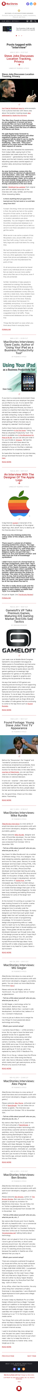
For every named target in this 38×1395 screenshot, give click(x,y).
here (3, 458)
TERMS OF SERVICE (19, 1365)
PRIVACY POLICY (27, 1363)
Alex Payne (19, 1103)
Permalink (6, 329)
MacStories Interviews (11, 824)
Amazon (19, 440)
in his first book (20, 430)
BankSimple (12, 1105)
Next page (31, 1356)
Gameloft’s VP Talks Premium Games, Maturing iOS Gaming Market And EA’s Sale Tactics (19, 616)
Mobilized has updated (16, 187)
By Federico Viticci (19, 357)
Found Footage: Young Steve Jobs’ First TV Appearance (19, 725)
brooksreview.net (9, 1233)
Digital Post (20, 880)
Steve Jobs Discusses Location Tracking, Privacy (19, 58)
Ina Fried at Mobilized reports (13, 108)
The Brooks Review (25, 595)
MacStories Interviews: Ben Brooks (19, 1176)
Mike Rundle (19, 835)
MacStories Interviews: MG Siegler (19, 966)
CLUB (3, 21)
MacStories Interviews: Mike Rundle (19, 814)
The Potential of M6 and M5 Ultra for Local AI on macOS (25, 29)
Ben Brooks (19, 1197)
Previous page (8, 1356)
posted (15, 523)
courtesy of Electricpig (10, 772)
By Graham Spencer (19, 625)
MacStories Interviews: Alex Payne (19, 1082)
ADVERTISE (18, 1363)
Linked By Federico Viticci (19, 68)
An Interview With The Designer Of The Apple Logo (19, 477)
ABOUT (7, 1363)
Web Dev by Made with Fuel (12, 1375)
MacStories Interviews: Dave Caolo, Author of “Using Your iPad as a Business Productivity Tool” (19, 347)
